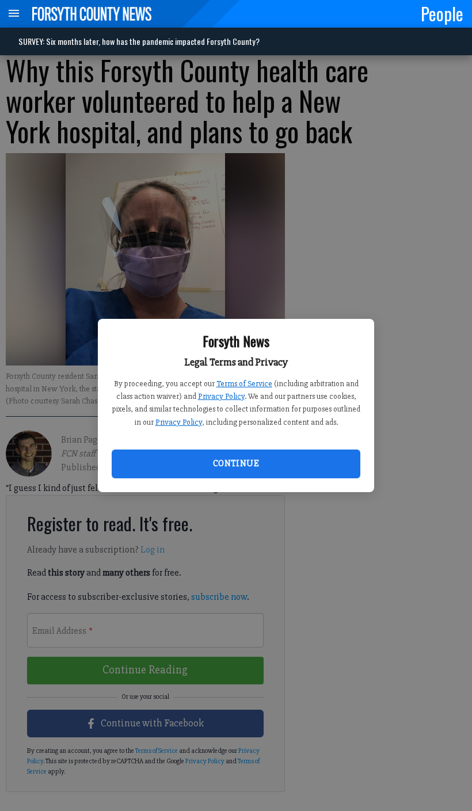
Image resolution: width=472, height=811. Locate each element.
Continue (236, 463)
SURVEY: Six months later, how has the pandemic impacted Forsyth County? (139, 41)
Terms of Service (244, 384)
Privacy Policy (221, 396)
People (442, 13)
